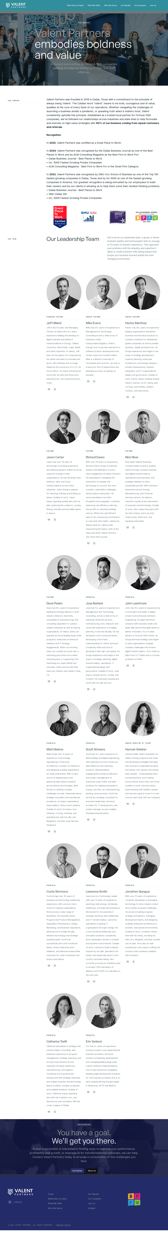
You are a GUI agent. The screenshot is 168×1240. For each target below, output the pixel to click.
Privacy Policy (63, 1225)
